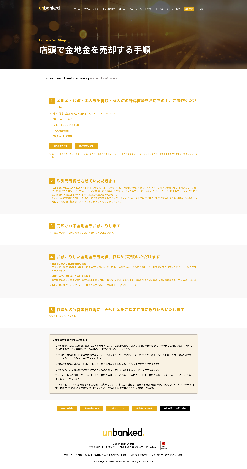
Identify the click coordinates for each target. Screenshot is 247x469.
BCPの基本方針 (119, 455)
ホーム (77, 9)
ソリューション (91, 9)
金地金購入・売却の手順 (175, 408)
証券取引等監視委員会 (96, 455)
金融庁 (79, 455)
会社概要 (159, 9)
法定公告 (68, 455)
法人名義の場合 (86, 145)
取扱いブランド (117, 408)
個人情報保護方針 (139, 455)
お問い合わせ (173, 9)
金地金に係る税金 (144, 408)
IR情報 (148, 9)
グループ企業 (135, 9)
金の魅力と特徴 (92, 408)
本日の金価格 (108, 9)
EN (201, 9)
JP (206, 9)
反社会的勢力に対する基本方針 (167, 455)
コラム (122, 9)
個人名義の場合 (61, 145)
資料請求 (189, 9)
